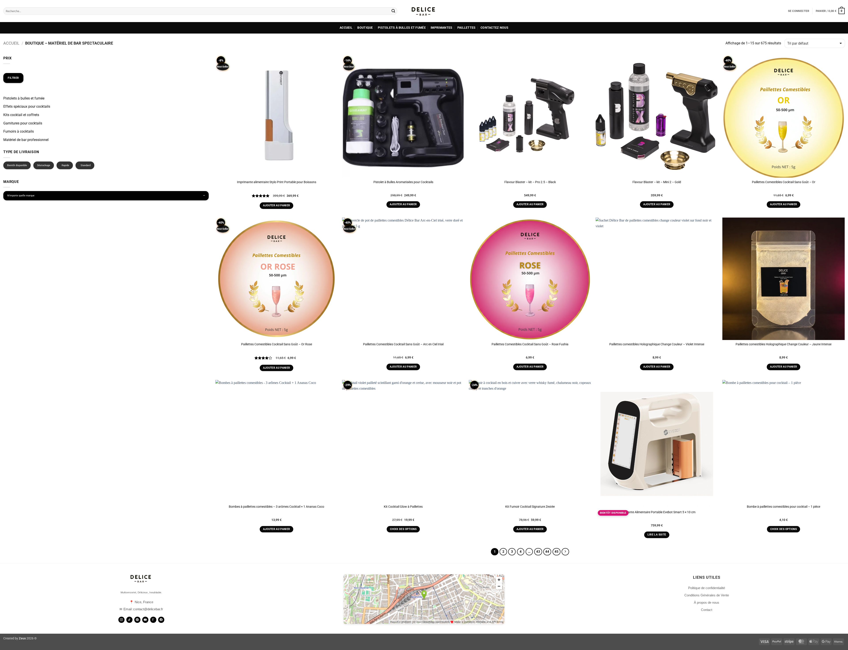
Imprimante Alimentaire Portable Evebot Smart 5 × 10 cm (656, 512)
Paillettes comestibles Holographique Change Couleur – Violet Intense (656, 344)
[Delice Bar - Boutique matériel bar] (424, 11)
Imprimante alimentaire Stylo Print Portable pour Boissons (276, 182)
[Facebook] (161, 620)
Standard (86, 165)
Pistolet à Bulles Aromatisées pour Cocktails (403, 182)
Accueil (346, 28)
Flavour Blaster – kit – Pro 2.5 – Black (530, 182)
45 (556, 552)
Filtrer (13, 77)
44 (547, 552)
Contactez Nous (494, 28)
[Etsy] (153, 620)
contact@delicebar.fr (148, 609)
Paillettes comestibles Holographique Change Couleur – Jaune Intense (783, 344)
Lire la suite (656, 534)
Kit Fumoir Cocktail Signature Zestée (530, 507)
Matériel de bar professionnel (26, 140)
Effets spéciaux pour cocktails (26, 106)
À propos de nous (706, 602)
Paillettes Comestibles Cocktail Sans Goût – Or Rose (276, 344)
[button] (798, 11)
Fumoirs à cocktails (18, 131)
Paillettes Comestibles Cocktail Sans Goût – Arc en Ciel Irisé (403, 344)
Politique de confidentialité (706, 588)
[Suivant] (565, 552)
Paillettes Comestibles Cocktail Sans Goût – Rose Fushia (530, 344)
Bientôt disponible (17, 165)
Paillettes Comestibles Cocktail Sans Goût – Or (783, 182)
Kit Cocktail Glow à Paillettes (403, 507)
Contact (706, 610)
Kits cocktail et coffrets (21, 115)
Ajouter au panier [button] (276, 205)
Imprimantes (441, 28)
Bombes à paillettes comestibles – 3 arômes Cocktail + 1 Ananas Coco (276, 507)
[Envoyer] (393, 11)
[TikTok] (129, 620)
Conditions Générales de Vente (706, 595)
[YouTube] (145, 620)
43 (538, 552)
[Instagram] (121, 620)
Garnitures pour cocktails (22, 123)
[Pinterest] (137, 620)
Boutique (365, 28)
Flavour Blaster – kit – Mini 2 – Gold (656, 182)
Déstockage (43, 165)
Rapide (65, 165)
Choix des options (403, 529)
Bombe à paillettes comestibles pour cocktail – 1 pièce (783, 507)
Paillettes (466, 28)
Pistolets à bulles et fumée (402, 28)
